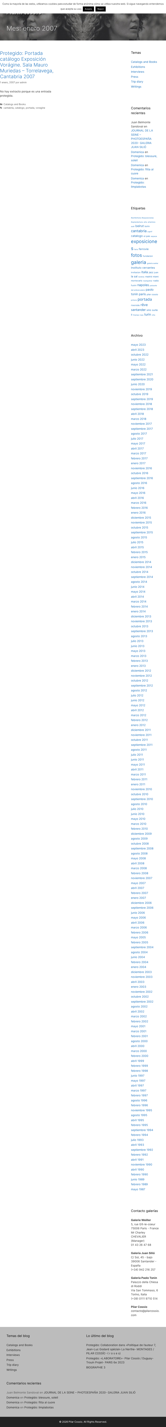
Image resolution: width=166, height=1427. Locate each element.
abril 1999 (137, 1061)
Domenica (137, 152)
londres (141, 277)
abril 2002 (137, 1011)
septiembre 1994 (142, 1130)
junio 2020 (138, 384)
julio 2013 (137, 641)
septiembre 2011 (142, 744)
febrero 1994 (139, 1135)
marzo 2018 (138, 419)
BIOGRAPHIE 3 (95, 1367)
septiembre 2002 (142, 1001)
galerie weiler (152, 263)
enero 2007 (138, 897)
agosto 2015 (139, 537)
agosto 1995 (139, 1115)
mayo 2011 (138, 764)
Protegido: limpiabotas (39, 1407)
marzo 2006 (139, 927)
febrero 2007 (139, 893)
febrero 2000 (139, 1055)
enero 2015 (138, 557)
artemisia (151, 222)
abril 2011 (137, 769)
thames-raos (138, 315)
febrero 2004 (139, 962)
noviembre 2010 (141, 789)
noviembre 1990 (141, 1164)
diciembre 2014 (141, 562)
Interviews (137, 71)
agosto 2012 (139, 690)
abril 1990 (137, 1169)
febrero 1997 (139, 1095)
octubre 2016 (139, 473)
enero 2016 (138, 512)
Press (134, 76)
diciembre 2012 (141, 670)
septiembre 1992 (142, 1149)
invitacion (136, 272)
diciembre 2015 (141, 517)
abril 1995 (137, 1120)
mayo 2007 (138, 883)
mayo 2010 (138, 818)
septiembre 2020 (142, 379)
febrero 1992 (139, 1154)
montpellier (147, 281)
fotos (136, 255)
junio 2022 (138, 359)
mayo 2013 (138, 651)
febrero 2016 (139, 507)
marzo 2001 (138, 1031)
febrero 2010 (139, 828)
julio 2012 (137, 695)
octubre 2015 (139, 527)
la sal (134, 276)
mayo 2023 (138, 344)
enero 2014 (138, 611)
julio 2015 (137, 542)
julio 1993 (137, 1140)
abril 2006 (137, 922)
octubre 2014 (139, 572)
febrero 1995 (139, 1125)
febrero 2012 (139, 720)
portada (30, 107)
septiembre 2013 (142, 631)
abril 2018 (137, 413)
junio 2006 (138, 912)
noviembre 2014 (141, 567)
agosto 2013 (139, 636)
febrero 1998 (139, 1070)
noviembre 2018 (141, 404)
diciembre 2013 (141, 616)
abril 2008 (137, 863)
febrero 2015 (139, 552)
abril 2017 (137, 448)
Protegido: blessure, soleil (41, 1397)
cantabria (9, 107)
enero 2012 (138, 725)
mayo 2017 (138, 443)
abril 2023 (137, 349)
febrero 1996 (139, 1105)
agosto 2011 (139, 749)
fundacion (148, 256)
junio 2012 (137, 700)
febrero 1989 (139, 1184)
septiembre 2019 (142, 399)
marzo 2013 (138, 656)
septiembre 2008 (142, 848)
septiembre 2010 (142, 799)
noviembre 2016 (141, 468)
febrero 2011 (139, 779)
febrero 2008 (139, 873)
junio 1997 (137, 1075)
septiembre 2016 (142, 478)
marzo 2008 (139, 868)
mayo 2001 (138, 1026)
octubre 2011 (139, 739)
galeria (138, 262)
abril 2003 (137, 982)
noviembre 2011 (141, 735)
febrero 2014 (139, 606)
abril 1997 (137, 1085)
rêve (144, 305)
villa (153, 315)
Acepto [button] (88, 9)
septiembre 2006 (142, 907)
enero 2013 (138, 665)
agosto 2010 (139, 804)
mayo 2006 (138, 917)
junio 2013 (137, 646)
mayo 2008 (138, 858)
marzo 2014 (138, 601)
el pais (147, 236)
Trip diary (137, 81)
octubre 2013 (139, 626)
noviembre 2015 (141, 522)
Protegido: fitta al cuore (39, 1402)
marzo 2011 (138, 774)
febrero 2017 (139, 458)
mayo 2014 (138, 591)
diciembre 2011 (141, 730)
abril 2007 (137, 888)
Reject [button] (100, 9)
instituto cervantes (143, 267)
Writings (136, 86)
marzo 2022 (139, 369)
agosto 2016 (139, 483)
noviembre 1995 (141, 1110)
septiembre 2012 (142, 685)
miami (156, 276)
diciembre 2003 (141, 972)
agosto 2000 (139, 1041)
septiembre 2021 (142, 374)
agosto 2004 (139, 952)
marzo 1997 (138, 1090)
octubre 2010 (139, 794)
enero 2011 (138, 784)
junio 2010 (137, 814)
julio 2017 (137, 438)
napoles (143, 285)
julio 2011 (137, 754)
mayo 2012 (138, 705)
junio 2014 (137, 586)
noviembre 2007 (141, 878)
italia (144, 272)
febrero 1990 (139, 1174)
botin (147, 226)
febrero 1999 (139, 1065)
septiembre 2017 (142, 428)
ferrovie (144, 249)
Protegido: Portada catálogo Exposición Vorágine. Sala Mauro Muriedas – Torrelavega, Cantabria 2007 (26, 64)
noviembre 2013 (141, 621)
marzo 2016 (138, 502)
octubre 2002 (140, 996)
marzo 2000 (139, 1051)
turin (147, 314)
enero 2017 (138, 463)
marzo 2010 (138, 823)
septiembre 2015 (142, 532)
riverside (135, 305)
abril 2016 (137, 498)
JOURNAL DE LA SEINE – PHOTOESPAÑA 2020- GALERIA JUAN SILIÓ (142, 139)
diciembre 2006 (141, 902)
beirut (139, 226)
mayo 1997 (138, 1080)
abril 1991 (137, 1159)
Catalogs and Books (15, 104)
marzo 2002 (139, 1016)
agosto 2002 (139, 1006)
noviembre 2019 (141, 389)
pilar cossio (152, 294)
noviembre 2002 (141, 991)
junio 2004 (138, 957)
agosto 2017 (139, 433)
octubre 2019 (139, 394)
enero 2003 (138, 986)
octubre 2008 (140, 843)
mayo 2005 (138, 937)
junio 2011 (137, 759)
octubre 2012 (139, 680)
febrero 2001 (139, 1036)
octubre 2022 (139, 354)
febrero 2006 (139, 932)
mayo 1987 (138, 1189)
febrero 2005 (139, 942)
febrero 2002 (139, 1021)
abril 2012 (137, 710)
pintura (134, 300)
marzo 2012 (138, 715)
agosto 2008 (139, 853)
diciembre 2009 (141, 833)
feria (136, 249)
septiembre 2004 (142, 947)
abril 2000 (137, 1046)
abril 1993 (137, 1144)
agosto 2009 (139, 838)
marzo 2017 (138, 453)
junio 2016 (137, 488)
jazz (151, 272)
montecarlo (136, 280)
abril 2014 (137, 596)
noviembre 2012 (141, 675)
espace (154, 236)
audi (133, 226)
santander (138, 310)
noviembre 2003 (142, 976)
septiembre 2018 (142, 409)
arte (145, 222)
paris (142, 294)
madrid (148, 276)
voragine (40, 107)
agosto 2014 (139, 581)
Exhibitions (138, 66)
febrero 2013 (139, 660)
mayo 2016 (138, 493)
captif (149, 232)
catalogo (19, 107)
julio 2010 (137, 809)
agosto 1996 (139, 1100)
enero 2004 (138, 967)
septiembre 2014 (142, 577)
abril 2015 (137, 547)
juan (156, 272)
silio (149, 310)
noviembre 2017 (141, 423)
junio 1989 (137, 1179)
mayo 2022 (138, 364)
